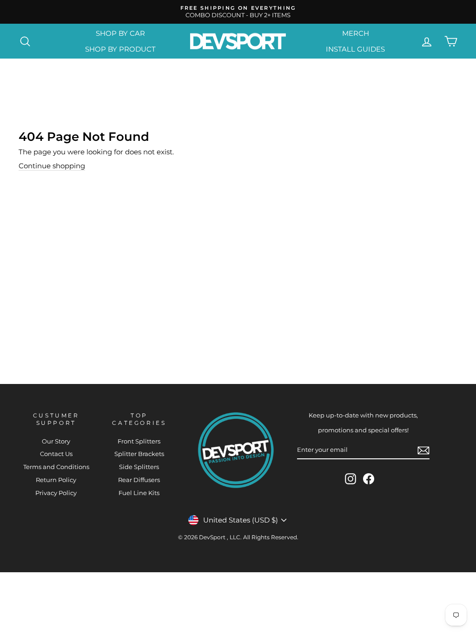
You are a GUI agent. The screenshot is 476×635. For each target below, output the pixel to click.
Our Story (56, 441)
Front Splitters (139, 441)
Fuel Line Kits (139, 492)
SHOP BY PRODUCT (120, 49)
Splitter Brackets (139, 453)
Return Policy (56, 479)
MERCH (355, 33)
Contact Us (56, 453)
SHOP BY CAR (120, 33)
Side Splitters (139, 466)
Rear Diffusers (139, 479)
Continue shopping (52, 165)
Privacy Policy (56, 492)
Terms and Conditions (56, 466)
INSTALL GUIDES (355, 49)
